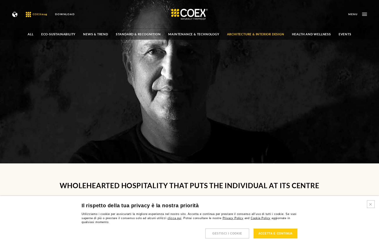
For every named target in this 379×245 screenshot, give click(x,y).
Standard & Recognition (138, 34)
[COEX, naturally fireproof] (189, 14)
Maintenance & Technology (193, 34)
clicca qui (174, 218)
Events (345, 34)
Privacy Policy (233, 218)
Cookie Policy (260, 218)
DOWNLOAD (65, 14)
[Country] (15, 14)
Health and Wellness (311, 34)
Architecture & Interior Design (255, 34)
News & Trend (95, 34)
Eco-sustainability (58, 34)
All (30, 34)
